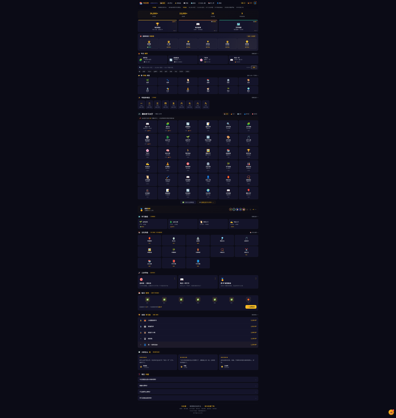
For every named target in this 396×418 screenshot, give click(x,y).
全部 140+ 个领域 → (252, 75)
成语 (144, 71)
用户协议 (198, 408)
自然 (166, 71)
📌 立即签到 (251, 307)
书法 (176, 71)
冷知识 (187, 71)
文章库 (180, 408)
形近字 (181, 71)
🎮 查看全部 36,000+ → (206, 202)
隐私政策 (204, 408)
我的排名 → (255, 315)
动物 (171, 71)
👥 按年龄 (246, 114)
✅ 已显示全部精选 (188, 202)
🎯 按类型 (254, 114)
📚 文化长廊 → (254, 232)
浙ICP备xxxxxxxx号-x (198, 413)
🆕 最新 (239, 114)
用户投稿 (186, 408)
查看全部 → (255, 53)
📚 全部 (226, 114)
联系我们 (215, 408)
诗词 (161, 71)
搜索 (254, 67)
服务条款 (209, 408)
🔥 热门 (233, 114)
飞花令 (149, 71)
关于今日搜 (191, 408)
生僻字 (155, 71)
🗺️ (193, 3)
